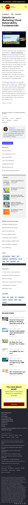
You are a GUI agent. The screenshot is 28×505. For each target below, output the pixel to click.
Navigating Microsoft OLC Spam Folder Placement (10, 451)
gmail (15, 300)
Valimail (18, 470)
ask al (20, 259)
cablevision (21, 297)
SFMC (12, 437)
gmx (20, 300)
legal (4, 261)
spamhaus (5, 259)
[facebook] (20, 503)
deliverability (5, 14)
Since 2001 (4, 414)
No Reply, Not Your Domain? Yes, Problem (17, 188)
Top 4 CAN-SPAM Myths (8, 160)
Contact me (4, 424)
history (23, 317)
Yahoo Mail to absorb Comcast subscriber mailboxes (11, 456)
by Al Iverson (4, 416)
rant (18, 256)
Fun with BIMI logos (6, 247)
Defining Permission (7, 150)
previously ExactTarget (12, 54)
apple (11, 297)
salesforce (18, 14)
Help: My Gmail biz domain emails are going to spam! (12, 442)
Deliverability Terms (7, 288)
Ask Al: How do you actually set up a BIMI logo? (17, 362)
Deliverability (4, 435)
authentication (13, 259)
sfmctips (9, 120)
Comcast (8, 437)
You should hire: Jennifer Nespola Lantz (17, 210)
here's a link (12, 82)
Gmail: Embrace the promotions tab (10, 463)
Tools (16, 437)
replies (19, 339)
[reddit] (18, 503)
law (18, 261)
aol (8, 297)
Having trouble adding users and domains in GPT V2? (17, 332)
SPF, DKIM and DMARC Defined (9, 224)
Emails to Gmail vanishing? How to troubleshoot (13, 461)
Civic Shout (4, 468)
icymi (12, 14)
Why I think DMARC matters (9, 234)
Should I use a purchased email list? (11, 170)
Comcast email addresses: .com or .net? (17, 181)
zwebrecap (5, 122)
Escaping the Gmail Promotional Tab (11, 275)
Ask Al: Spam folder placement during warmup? (13, 445)
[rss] (24, 503)
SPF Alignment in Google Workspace (10, 459)
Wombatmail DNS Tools (7, 421)
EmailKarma (11, 468)
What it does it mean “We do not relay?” (12, 282)
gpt (19, 369)
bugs (11, 328)
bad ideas (13, 261)
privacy (11, 339)
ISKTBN (22, 468)
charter (4, 300)
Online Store (4, 423)
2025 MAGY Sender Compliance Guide (10, 454)
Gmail (20, 435)
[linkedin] (16, 503)
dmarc (13, 256)
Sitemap (3, 426)
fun (15, 349)
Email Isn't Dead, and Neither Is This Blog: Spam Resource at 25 (17, 204)
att (16, 297)
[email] (14, 503)
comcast (10, 300)
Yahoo (2, 437)
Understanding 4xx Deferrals (9, 285)
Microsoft (11, 435)
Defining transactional (7, 167)
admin (11, 317)
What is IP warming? (7, 278)
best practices (6, 256)
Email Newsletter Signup (7, 419)
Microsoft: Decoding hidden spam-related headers (11, 448)
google (4, 302)
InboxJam (17, 468)
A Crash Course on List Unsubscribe (11, 272)
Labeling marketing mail (7, 164)
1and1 (4, 297)
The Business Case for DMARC (9, 237)
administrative (17, 317)
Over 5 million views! (6, 418)
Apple (16, 435)
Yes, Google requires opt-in (9, 154)
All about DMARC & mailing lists (9, 244)
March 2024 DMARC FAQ (8, 231)
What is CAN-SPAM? (7, 157)
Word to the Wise (5, 472)
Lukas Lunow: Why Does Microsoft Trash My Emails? (17, 196)
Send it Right (4, 470)
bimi (8, 261)
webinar (16, 120)
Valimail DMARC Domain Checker (10, 227)
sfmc (3, 120)
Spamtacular (12, 470)
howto (18, 358)
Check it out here (6, 103)
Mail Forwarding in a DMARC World (10, 241)
